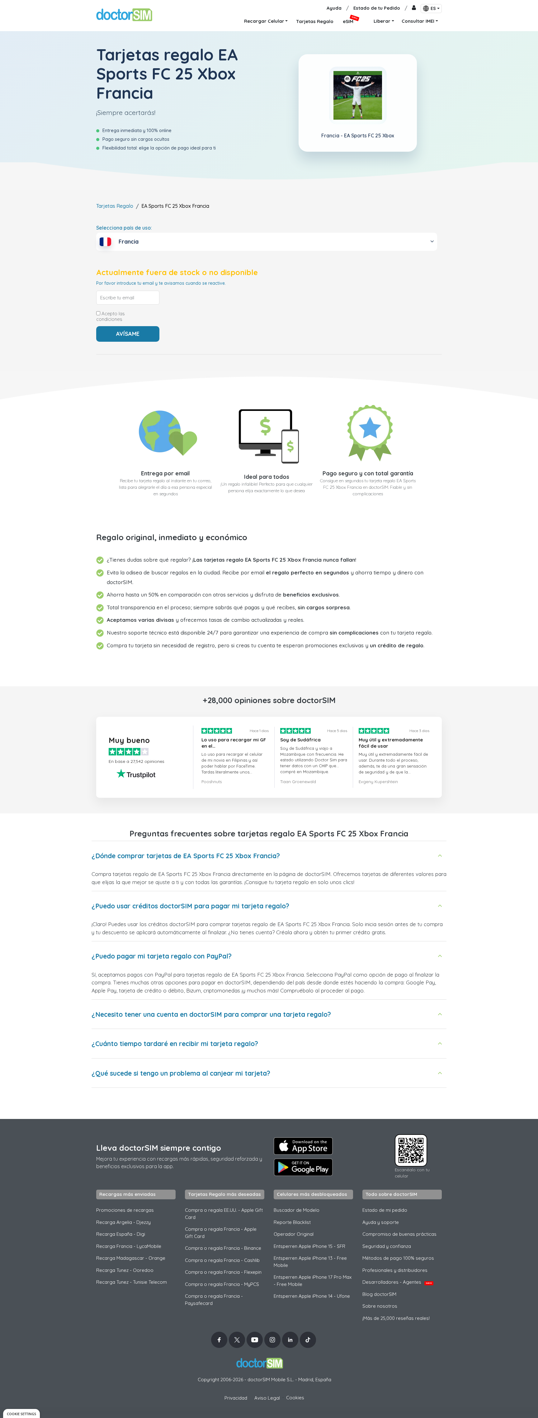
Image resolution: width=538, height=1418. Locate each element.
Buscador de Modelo (296, 1210)
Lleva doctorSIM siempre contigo (158, 1148)
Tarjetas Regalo (114, 206)
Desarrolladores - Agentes (397, 1282)
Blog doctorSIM (379, 1294)
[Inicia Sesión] (414, 8)
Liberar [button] (382, 21)
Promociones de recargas (125, 1210)
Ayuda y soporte (380, 1222)
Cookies (295, 1398)
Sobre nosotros (379, 1306)
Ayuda (334, 8)
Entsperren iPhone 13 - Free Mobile (310, 1261)
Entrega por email (165, 473)
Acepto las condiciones (110, 316)
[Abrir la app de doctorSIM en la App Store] (303, 1146)
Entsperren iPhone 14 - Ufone (312, 1296)
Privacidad (235, 1398)
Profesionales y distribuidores (394, 1270)
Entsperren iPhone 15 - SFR (309, 1246)
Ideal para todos (266, 476)
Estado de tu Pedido (376, 8)
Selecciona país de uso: (124, 228)
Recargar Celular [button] (264, 21)
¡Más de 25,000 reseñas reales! (396, 1318)
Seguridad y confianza (386, 1246)
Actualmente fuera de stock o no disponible (177, 272)
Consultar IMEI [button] (418, 21)
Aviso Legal (267, 1398)
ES (433, 8)
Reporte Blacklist (292, 1222)
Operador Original (294, 1234)
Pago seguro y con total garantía (368, 473)
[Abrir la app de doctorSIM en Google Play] (303, 1167)
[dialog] (21, 1413)
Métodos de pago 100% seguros (398, 1258)
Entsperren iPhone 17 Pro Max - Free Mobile (313, 1280)
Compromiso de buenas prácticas (399, 1234)
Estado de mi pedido (384, 1210)
